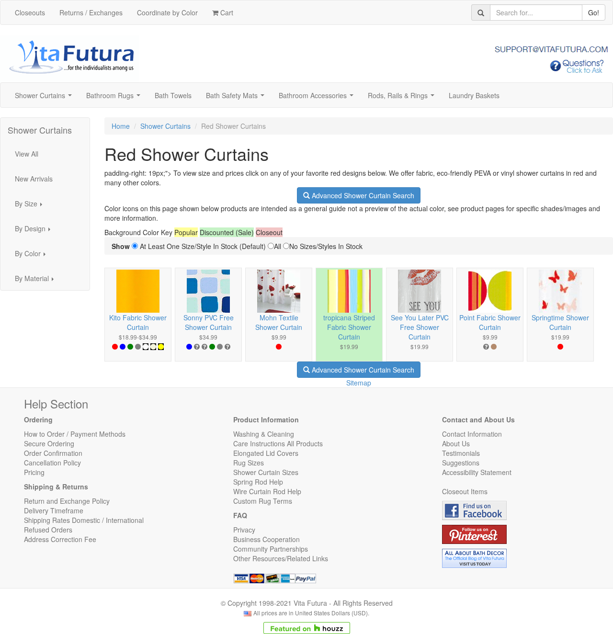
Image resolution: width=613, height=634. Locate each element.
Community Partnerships (270, 549)
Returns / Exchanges (91, 12)
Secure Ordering (49, 443)
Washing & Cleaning (263, 434)
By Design (35, 231)
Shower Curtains (45, 98)
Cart (225, 12)
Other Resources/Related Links (280, 558)
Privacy (244, 529)
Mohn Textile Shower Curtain (278, 322)
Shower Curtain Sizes (265, 472)
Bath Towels (173, 95)
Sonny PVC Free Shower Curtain (208, 322)
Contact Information (472, 434)
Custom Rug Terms (262, 501)
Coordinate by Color (167, 12)
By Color (33, 256)
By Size (31, 206)
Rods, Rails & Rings (403, 98)
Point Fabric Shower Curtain (490, 322)
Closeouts (30, 12)
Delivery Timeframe (53, 510)
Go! (593, 12)
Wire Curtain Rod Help (267, 491)
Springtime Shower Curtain (560, 322)
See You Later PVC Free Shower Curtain (420, 327)
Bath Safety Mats (237, 98)
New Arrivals (34, 178)
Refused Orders (48, 529)
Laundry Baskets (474, 95)
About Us (456, 443)
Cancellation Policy (52, 462)
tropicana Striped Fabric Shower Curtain (349, 327)
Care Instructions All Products (278, 443)
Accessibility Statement (476, 472)
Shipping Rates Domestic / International (84, 520)
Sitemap (358, 382)
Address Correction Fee (60, 539)
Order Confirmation (53, 453)
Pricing (34, 472)
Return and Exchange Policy (67, 501)
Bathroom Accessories (318, 98)
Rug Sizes (248, 462)
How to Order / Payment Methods (74, 434)
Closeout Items (465, 491)
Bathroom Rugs (115, 98)
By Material (37, 281)
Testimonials (461, 453)
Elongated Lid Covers (265, 453)
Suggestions (460, 462)
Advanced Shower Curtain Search (362, 195)
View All (26, 153)
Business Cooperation (266, 539)
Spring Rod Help (258, 482)
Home (121, 126)
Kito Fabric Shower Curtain (138, 322)
